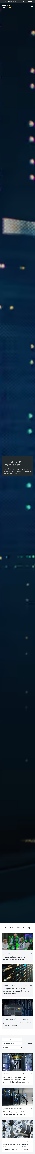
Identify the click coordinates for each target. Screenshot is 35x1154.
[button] (30, 1)
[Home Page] (7, 6)
